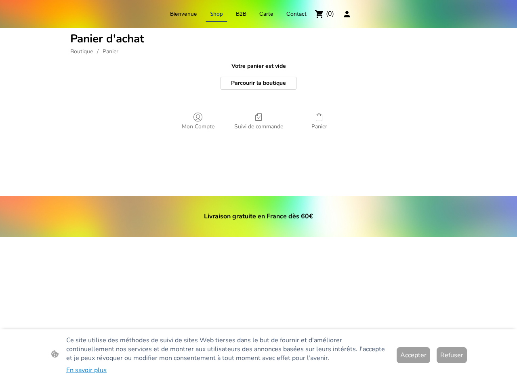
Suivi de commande (258, 126)
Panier (110, 51)
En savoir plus (86, 370)
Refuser (451, 355)
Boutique (81, 51)
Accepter (413, 355)
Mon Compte (198, 126)
